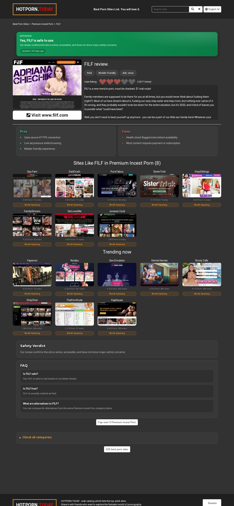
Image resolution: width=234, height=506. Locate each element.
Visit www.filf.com (49, 115)
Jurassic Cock (117, 211)
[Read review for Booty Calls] (201, 275)
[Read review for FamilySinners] (32, 225)
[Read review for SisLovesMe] (74, 225)
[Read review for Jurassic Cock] (117, 225)
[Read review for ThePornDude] (74, 314)
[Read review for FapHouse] (117, 314)
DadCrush (74, 171)
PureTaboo (117, 171)
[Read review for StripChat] (32, 314)
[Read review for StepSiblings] (201, 186)
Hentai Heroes (159, 260)
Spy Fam (32, 171)
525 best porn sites (117, 449)
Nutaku (75, 260)
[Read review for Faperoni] (32, 275)
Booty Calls (201, 260)
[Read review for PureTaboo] (117, 186)
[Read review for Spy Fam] (32, 186)
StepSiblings (202, 171)
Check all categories (37, 437)
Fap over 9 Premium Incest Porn (117, 422)
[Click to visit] (47, 84)
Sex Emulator (117, 260)
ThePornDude (75, 300)
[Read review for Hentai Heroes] (159, 275)
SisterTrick (159, 171)
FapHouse (117, 300)
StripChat (32, 300)
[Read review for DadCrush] (74, 186)
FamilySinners (32, 211)
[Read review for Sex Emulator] (117, 275)
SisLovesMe (75, 211)
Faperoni (32, 260)
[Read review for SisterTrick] (159, 186)
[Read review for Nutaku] (74, 275)
